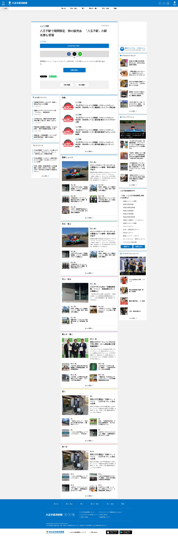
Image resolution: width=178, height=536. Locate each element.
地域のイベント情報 (129, 201)
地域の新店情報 (128, 204)
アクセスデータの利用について (89, 514)
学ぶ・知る (105, 8)
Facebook (159, 3)
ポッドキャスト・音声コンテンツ (134, 239)
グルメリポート (128, 226)
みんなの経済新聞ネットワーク (55, 532)
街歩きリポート (128, 232)
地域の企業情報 (128, 210)
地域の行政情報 (128, 214)
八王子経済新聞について (87, 512)
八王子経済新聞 (17, 3)
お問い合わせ (103, 514)
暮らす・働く (93, 8)
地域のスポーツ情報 (129, 223)
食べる (63, 8)
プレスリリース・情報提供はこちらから (111, 512)
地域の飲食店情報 (129, 217)
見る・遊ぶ (73, 8)
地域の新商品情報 (129, 207)
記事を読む (74, 70)
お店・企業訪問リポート (131, 229)
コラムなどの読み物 (129, 242)
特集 (115, 8)
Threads (168, 3)
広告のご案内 (84, 517)
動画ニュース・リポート (131, 236)
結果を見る (139, 246)
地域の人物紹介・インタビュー (133, 220)
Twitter (164, 3)
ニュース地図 (44, 26)
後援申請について (105, 517)
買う (83, 8)
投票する (126, 246)
